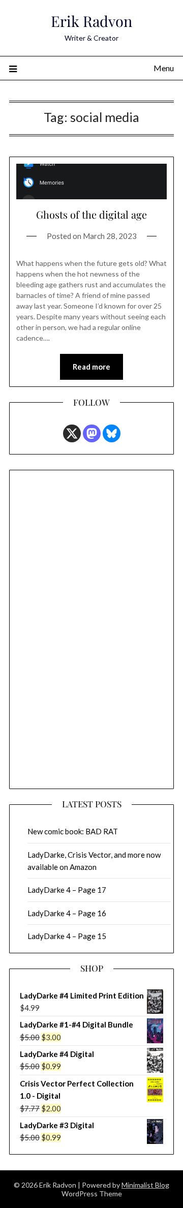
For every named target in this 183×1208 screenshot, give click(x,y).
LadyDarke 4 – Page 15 (66, 936)
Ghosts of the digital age (91, 214)
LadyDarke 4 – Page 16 (66, 913)
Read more (91, 366)
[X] (72, 433)
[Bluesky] (111, 433)
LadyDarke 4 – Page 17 (66, 889)
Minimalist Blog (145, 1185)
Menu (164, 68)
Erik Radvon (91, 21)
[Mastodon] (92, 433)
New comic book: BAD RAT (72, 831)
